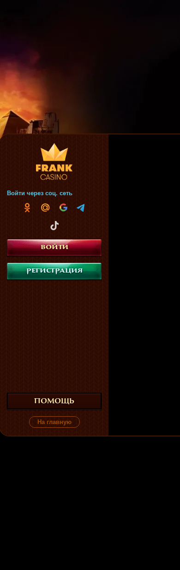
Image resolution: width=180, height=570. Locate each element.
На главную (54, 422)
